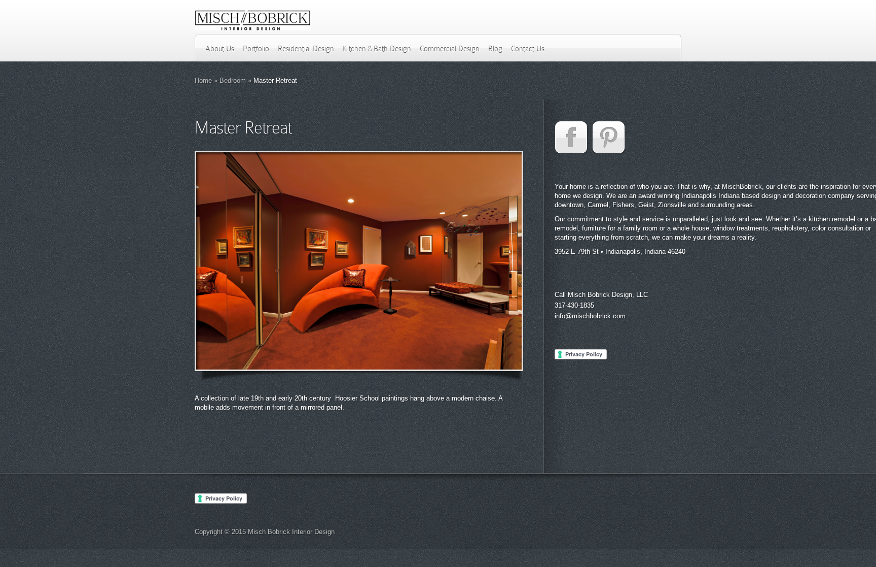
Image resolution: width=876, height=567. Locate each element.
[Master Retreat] (359, 261)
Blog (495, 49)
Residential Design (306, 49)
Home (203, 80)
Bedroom (233, 80)
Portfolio (256, 49)
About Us (219, 49)
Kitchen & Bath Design (377, 49)
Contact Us (527, 49)
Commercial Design (450, 49)
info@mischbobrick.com (590, 316)
